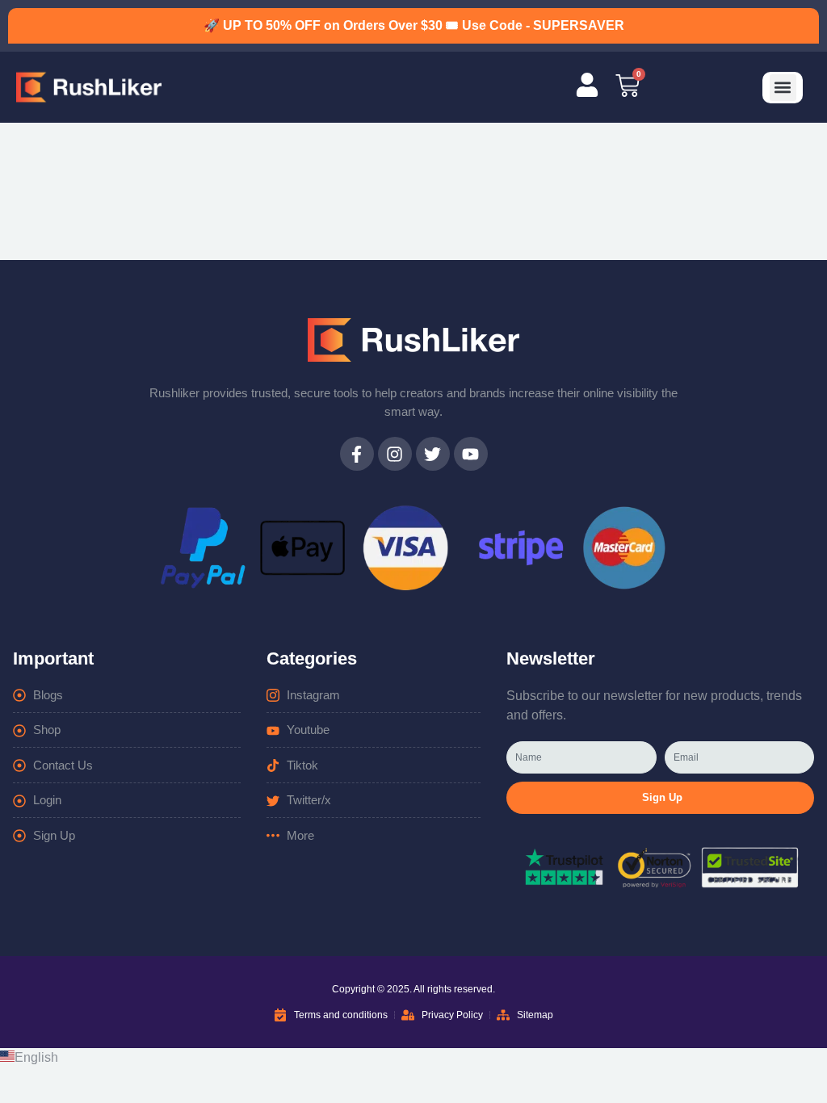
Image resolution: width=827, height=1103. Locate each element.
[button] (783, 87)
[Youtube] (471, 454)
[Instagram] (395, 454)
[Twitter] (433, 454)
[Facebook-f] (357, 454)
